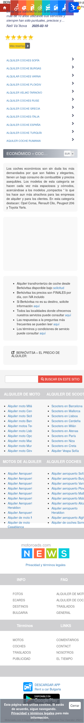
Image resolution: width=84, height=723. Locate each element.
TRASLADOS (22, 652)
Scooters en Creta (63, 446)
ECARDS (19, 600)
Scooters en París (63, 436)
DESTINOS (20, 606)
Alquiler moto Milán (21, 406)
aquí (37, 306)
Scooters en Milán (63, 426)
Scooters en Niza (63, 441)
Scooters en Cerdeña (66, 421)
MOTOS (18, 640)
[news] (45, 550)
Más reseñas (17, 46)
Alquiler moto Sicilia (21, 416)
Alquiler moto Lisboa (22, 431)
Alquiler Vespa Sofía (65, 450)
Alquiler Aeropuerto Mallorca (27, 473)
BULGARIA (20, 612)
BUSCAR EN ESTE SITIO (61, 379)
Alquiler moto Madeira (23, 441)
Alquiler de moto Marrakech (26, 517)
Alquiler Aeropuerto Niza (24, 512)
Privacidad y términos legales (45, 565)
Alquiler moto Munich (22, 446)
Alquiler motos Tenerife (23, 426)
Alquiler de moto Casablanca (19, 524)
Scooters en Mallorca (65, 411)
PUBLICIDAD (21, 658)
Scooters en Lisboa (64, 416)
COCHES (19, 646)
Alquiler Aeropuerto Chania (26, 498)
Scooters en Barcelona (66, 406)
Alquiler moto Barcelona (24, 421)
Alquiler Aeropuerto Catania (26, 493)
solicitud (58, 288)
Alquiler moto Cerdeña (23, 411)
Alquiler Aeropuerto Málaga (26, 478)
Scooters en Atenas (64, 431)
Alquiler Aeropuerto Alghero (26, 488)
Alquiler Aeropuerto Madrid (26, 483)
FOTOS (18, 594)
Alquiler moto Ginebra (22, 450)
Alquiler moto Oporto (22, 436)
